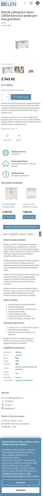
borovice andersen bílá (24, 367)
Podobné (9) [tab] (13, 234)
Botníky (18, 352)
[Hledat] (25, 3)
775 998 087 (5, 427)
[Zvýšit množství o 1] (9, 95)
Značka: (6, 25)
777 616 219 (9, 401)
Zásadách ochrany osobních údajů (16, 473)
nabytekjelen (10, 408)
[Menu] (37, 3)
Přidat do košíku (23, 97)
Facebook (8, 405)
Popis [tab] (5, 234)
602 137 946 (5, 424)
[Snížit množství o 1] (9, 98)
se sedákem (28, 380)
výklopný (19, 380)
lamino (18, 377)
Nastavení (20, 482)
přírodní (18, 355)
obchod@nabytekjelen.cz (14, 398)
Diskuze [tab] (23, 234)
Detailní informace (8, 129)
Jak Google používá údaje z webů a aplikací (20, 476)
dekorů (14, 291)
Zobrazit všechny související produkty (21, 227)
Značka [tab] (30, 234)
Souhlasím (20, 490)
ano (16, 373)
